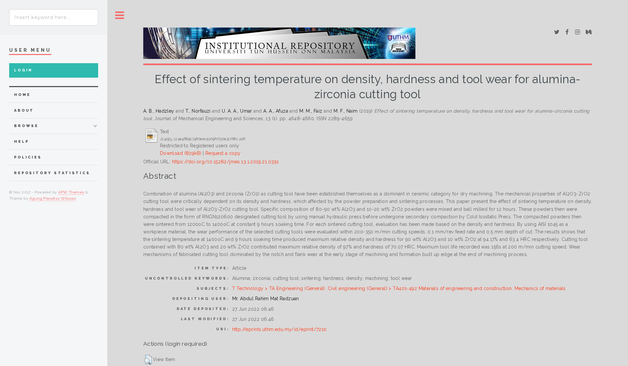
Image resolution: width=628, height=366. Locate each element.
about (24, 110)
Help (21, 141)
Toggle (119, 15)
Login (23, 70)
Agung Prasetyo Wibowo (52, 198)
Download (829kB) (180, 153)
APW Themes (71, 192)
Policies (28, 157)
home (22, 95)
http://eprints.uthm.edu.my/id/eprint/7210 (279, 329)
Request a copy (223, 153)
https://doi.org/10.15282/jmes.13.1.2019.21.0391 (225, 161)
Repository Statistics (52, 173)
